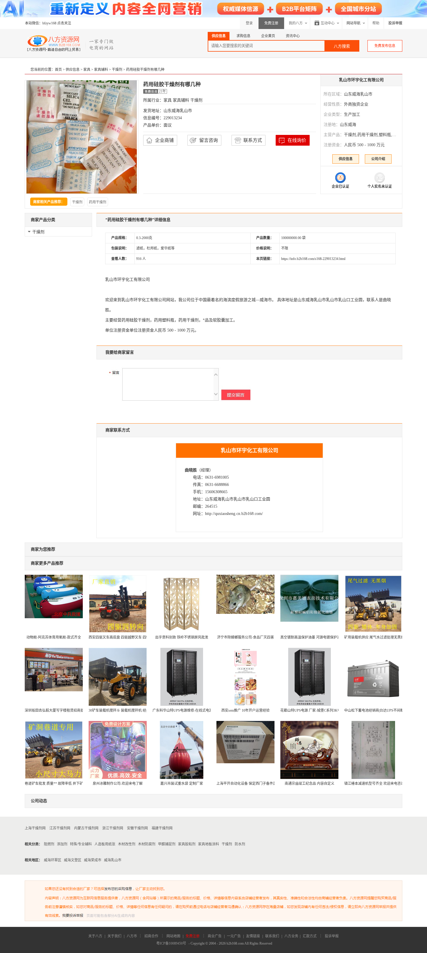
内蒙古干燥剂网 (86, 828)
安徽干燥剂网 (137, 828)
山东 (301, 300)
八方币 (132, 936)
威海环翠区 (52, 860)
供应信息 (73, 70)
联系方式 (252, 140)
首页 (58, 70)
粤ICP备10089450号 (171, 943)
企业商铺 (164, 140)
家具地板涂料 (208, 844)
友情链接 (253, 936)
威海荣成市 (92, 860)
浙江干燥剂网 (112, 828)
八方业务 (291, 936)
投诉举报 (332, 936)
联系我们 (272, 936)
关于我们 (114, 936)
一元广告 (234, 936)
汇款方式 (310, 936)
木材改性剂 (126, 844)
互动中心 (328, 23)
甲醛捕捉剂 (166, 844)
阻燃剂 (49, 844)
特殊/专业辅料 (81, 844)
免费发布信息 (384, 46)
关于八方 (95, 936)
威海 (310, 300)
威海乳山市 (112, 860)
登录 (249, 23)
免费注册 (271, 23)
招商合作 (151, 936)
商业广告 (215, 936)
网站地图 (173, 936)
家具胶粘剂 (186, 844)
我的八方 (296, 23)
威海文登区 (72, 860)
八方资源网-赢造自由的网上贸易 (70, 43)
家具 (86, 70)
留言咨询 (208, 140)
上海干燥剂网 (35, 828)
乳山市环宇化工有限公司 (361, 80)
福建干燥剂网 (162, 828)
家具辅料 (101, 70)
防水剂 (240, 844)
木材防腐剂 (146, 844)
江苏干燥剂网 (59, 828)
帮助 (375, 23)
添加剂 (62, 844)
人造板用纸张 (104, 844)
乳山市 (320, 300)
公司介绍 (378, 159)
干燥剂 (117, 70)
